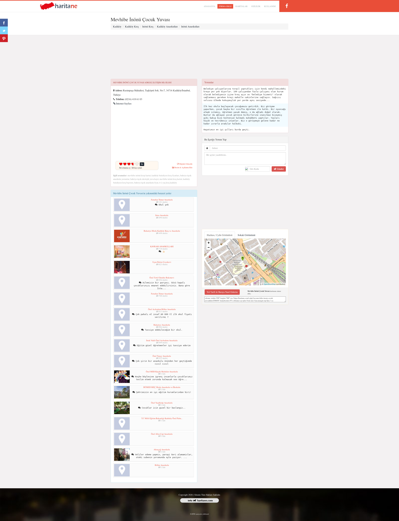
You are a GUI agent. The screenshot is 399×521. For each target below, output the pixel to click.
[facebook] (286, 6)
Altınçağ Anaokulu (162, 449)
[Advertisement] (199, 57)
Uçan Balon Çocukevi (161, 262)
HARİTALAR (241, 6)
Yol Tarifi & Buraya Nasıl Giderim (222, 292)
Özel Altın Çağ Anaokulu (162, 433)
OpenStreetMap (270, 284)
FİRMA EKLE (225, 6)
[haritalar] (58, 5)
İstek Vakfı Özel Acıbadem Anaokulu (162, 340)
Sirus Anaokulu (161, 215)
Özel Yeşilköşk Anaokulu (162, 402)
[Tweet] (4, 30)
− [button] (209, 247)
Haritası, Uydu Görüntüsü (219, 235)
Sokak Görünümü (246, 235)
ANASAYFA (209, 6)
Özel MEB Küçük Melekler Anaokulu (162, 371)
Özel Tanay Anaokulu (162, 356)
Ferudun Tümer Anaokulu (162, 199)
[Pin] (4, 38)
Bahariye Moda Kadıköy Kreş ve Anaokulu (162, 230)
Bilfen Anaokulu (162, 465)
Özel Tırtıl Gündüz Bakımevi (161, 277)
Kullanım (270, 6)
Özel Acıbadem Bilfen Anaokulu (162, 309)
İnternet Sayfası (123, 103)
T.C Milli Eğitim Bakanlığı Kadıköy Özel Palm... (161, 418)
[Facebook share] (4, 22)
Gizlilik (255, 6)
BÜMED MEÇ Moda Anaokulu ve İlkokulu (161, 387)
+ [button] (209, 243)
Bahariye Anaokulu (162, 324)
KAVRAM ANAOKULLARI (161, 246)
